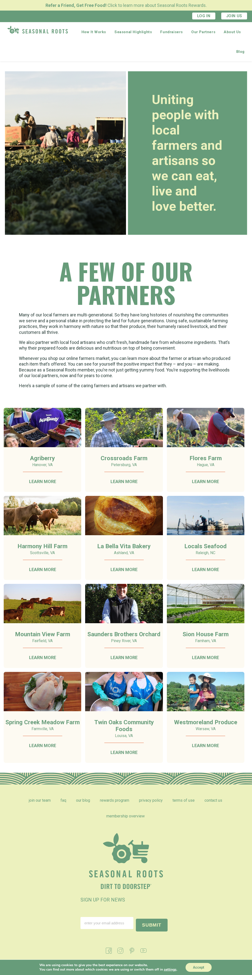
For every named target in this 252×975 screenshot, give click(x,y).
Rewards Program (114, 800)
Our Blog (83, 800)
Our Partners (203, 32)
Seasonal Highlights (133, 32)
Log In (203, 16)
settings (170, 969)
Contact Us (213, 800)
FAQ (63, 800)
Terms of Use (184, 800)
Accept (198, 967)
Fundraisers (171, 32)
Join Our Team (40, 800)
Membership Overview (125, 816)
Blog (240, 51)
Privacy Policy (151, 800)
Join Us (234, 16)
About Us (232, 32)
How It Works (93, 32)
